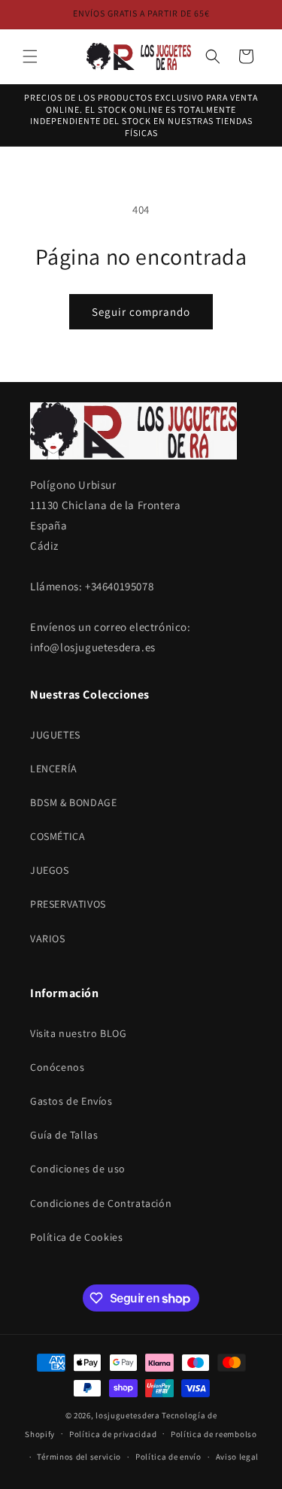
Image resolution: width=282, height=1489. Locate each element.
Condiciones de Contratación (100, 1203)
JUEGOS (49, 870)
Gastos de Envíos (71, 1101)
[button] (30, 56)
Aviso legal (237, 1456)
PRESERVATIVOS (68, 904)
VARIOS (47, 938)
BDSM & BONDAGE (73, 802)
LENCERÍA (53, 768)
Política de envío (168, 1456)
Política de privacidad (112, 1434)
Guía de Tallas (64, 1135)
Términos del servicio (79, 1456)
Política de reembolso (214, 1434)
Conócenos (57, 1067)
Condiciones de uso (78, 1168)
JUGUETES (55, 734)
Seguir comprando (141, 312)
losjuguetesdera (128, 1415)
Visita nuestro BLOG (78, 1033)
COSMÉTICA (57, 836)
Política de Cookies (76, 1237)
